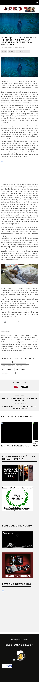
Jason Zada (6, 362)
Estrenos (11, 51)
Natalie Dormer (8, 365)
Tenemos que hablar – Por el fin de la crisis (19, 399)
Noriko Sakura (22, 365)
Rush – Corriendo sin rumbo (13, 445)
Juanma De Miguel (6, 47)
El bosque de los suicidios (12, 358)
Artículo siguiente (19, 403)
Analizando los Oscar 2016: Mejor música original (19, 407)
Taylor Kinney (20, 369)
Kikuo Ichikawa (19, 362)
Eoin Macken (29, 358)
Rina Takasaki (7, 369)
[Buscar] (37, 2)
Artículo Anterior (20, 396)
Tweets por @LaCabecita (19, 639)
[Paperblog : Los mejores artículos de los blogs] (7, 667)
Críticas (4, 51)
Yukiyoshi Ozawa (8, 373)
